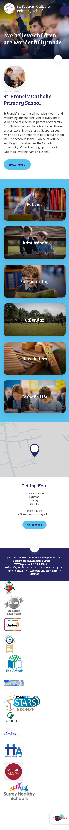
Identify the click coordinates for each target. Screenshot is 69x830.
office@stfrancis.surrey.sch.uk (34, 514)
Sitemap (34, 573)
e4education (25, 567)
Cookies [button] (43, 567)
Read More (17, 164)
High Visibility (14, 570)
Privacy (53, 567)
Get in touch (34, 524)
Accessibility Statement (43, 570)
